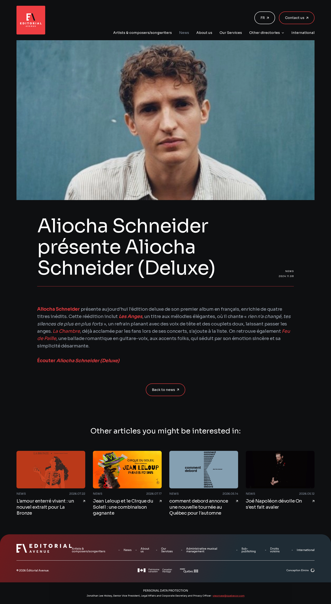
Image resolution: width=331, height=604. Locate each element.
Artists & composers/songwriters (142, 32)
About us (204, 32)
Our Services (231, 32)
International (303, 32)
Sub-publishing (248, 550)
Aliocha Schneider (58, 309)
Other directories (264, 32)
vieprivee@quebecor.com (229, 595)
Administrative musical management (201, 550)
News (184, 32)
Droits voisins (275, 550)
